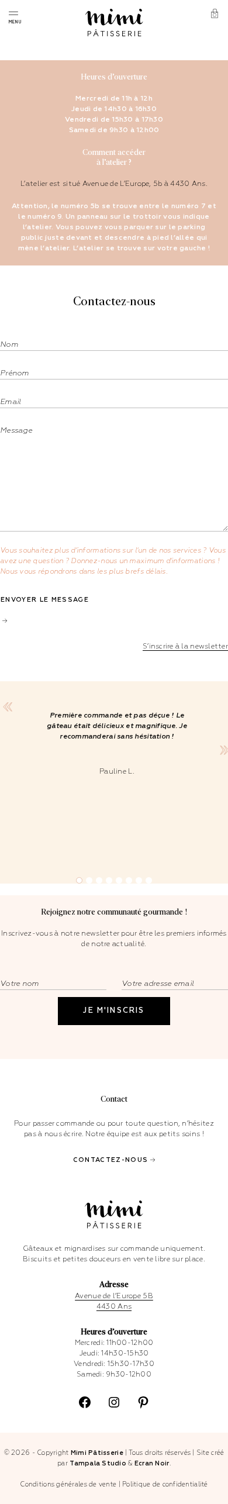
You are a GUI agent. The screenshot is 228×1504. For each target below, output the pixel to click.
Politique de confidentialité (165, 1484)
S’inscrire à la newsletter (185, 646)
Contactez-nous (110, 1160)
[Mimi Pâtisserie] (114, 23)
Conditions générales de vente (68, 1484)
